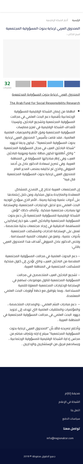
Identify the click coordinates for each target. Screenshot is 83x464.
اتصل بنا (75, 410)
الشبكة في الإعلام (69, 401)
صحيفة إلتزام (72, 393)
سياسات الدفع (71, 418)
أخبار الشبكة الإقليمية (57, 20)
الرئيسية (76, 20)
